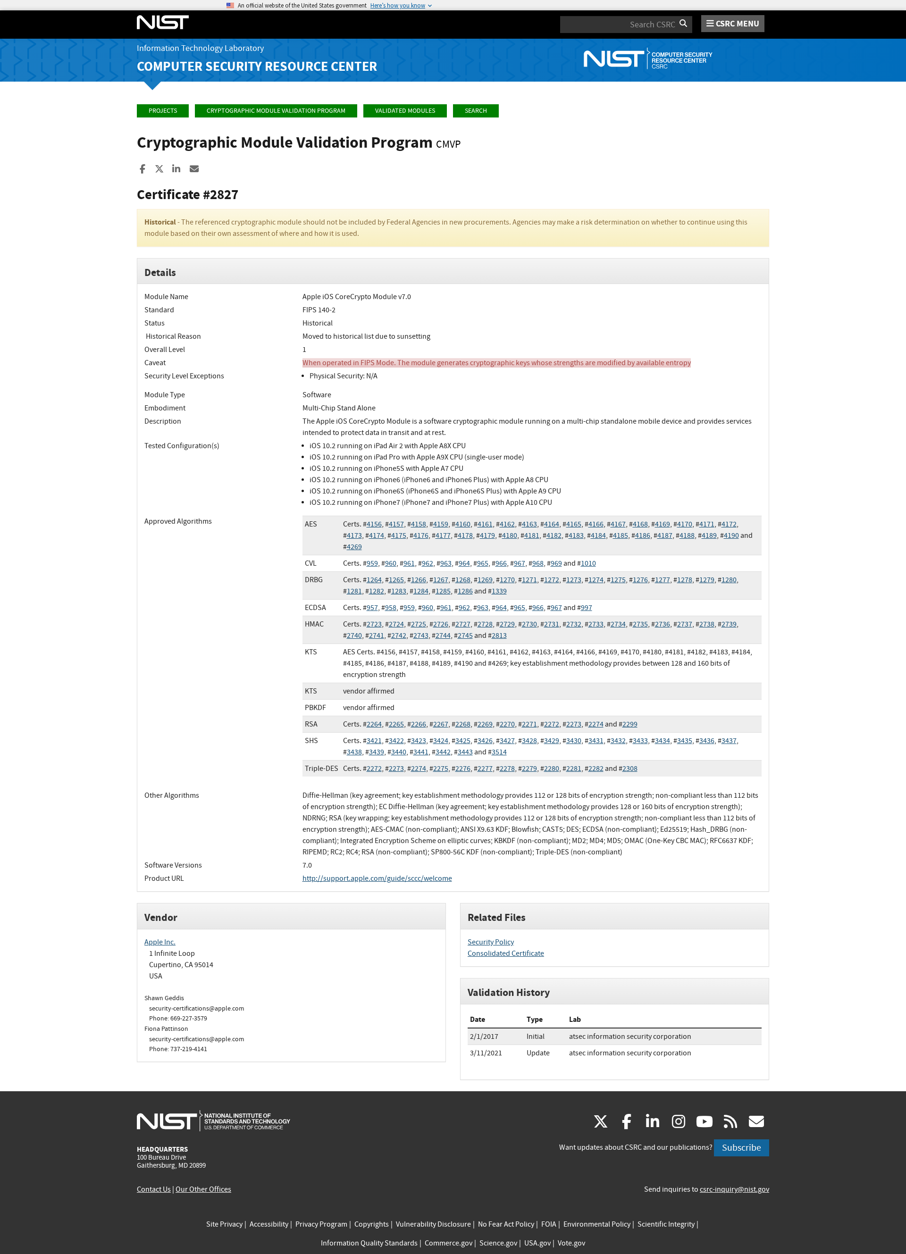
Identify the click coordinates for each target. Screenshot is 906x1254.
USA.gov (537, 1243)
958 (390, 607)
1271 (529, 580)
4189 (709, 535)
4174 (376, 535)
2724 (396, 624)
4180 (509, 535)
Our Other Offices (203, 1189)
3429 (551, 740)
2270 (507, 724)
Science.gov (498, 1243)
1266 (418, 580)
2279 (529, 768)
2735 (640, 624)
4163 (529, 524)
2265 (396, 724)
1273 (573, 580)
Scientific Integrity (666, 1224)
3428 (529, 740)
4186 (642, 535)
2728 (485, 624)
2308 (630, 768)
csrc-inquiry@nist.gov (734, 1189)
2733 (596, 624)
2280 (551, 768)
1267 (440, 580)
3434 (662, 740)
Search (476, 110)
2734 (618, 624)
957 (372, 607)
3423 (418, 740)
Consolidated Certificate (506, 953)
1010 (588, 563)
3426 (485, 740)
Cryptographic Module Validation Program (276, 110)
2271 (529, 724)
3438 (354, 752)
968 (538, 563)
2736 (662, 624)
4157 (396, 524)
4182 (554, 535)
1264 (374, 580)
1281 (354, 591)
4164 (551, 524)
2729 (507, 624)
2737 (684, 624)
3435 (684, 740)
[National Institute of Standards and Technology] (213, 1120)
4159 (440, 524)
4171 (706, 524)
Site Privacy (224, 1224)
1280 (729, 580)
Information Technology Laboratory (200, 48)
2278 (507, 768)
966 (501, 563)
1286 (465, 591)
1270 (507, 580)
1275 (618, 580)
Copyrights (371, 1224)
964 (464, 563)
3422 (396, 740)
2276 (462, 768)
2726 (440, 624)
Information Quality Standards (369, 1243)
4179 (487, 535)
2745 (465, 635)
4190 (731, 535)
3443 (465, 752)
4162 (507, 524)
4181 (531, 535)
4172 (729, 524)
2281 (573, 768)
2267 (440, 724)
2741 (376, 635)
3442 (443, 752)
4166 (596, 524)
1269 (485, 580)
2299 (630, 724)
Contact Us (154, 1189)
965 (482, 563)
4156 (374, 524)
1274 (596, 580)
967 (519, 563)
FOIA (548, 1224)
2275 (440, 768)
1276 (640, 580)
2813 (499, 635)
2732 (573, 624)
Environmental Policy (596, 1224)
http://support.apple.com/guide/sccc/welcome (377, 878)
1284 (420, 591)
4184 (598, 535)
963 (446, 563)
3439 (376, 752)
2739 (729, 624)
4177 (443, 535)
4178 (465, 535)
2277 (485, 768)
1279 (706, 580)
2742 (398, 635)
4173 (354, 535)
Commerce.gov (448, 1243)
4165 (573, 524)
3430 (573, 740)
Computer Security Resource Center (257, 66)
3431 (596, 740)
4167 (618, 524)
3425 (462, 740)
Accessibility (269, 1224)
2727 (462, 624)
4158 (418, 524)
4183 (576, 535)
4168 (640, 524)
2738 (706, 624)
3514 (499, 752)
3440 (398, 752)
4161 (485, 524)
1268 (462, 580)
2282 (596, 768)
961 (409, 563)
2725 (418, 624)
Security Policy (491, 942)
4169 (662, 524)
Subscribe (741, 1148)
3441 (420, 752)
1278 (684, 580)
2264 (374, 724)
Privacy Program (321, 1224)
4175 (398, 535)
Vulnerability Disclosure (433, 1224)
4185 (620, 535)
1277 (662, 580)
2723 (374, 624)
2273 (573, 724)
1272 (551, 580)
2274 (596, 724)
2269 (485, 724)
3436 (706, 740)
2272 (551, 724)
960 (390, 563)
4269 (354, 547)
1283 (398, 591)
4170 (684, 524)
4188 (687, 535)
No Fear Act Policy (506, 1224)
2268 (462, 724)
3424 (440, 740)
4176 (420, 535)
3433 (640, 740)
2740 (354, 635)
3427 (507, 740)
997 (586, 607)
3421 (374, 740)
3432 (618, 740)
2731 (551, 624)
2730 (529, 624)
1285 (443, 591)
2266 (418, 724)
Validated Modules (405, 110)
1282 (376, 591)
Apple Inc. (160, 942)
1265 (396, 580)
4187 (664, 535)
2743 (420, 635)
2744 (443, 635)
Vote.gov (571, 1243)
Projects (163, 110)
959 (372, 563)
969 (556, 563)
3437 (729, 740)
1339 (499, 591)
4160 (462, 524)
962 (427, 563)
